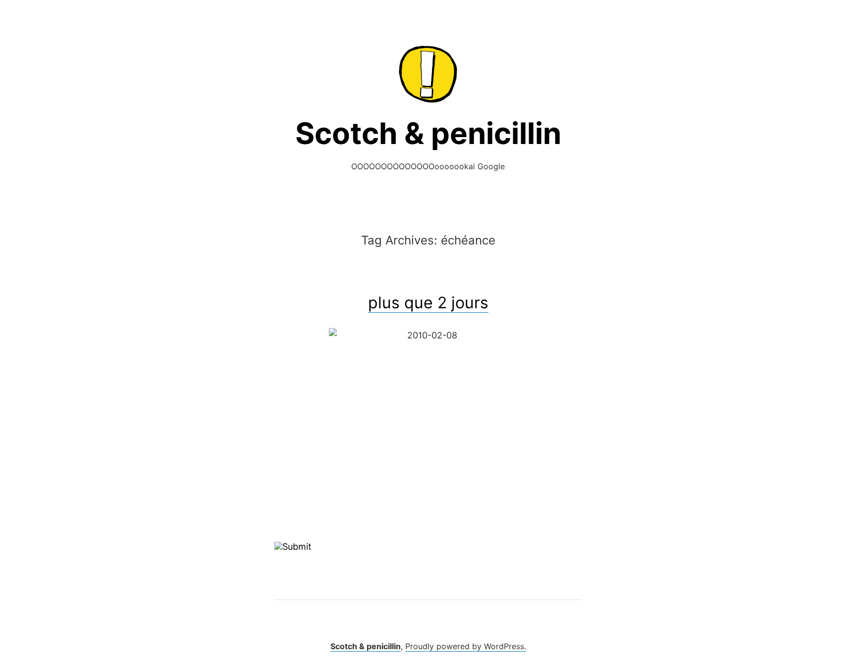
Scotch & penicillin (428, 133)
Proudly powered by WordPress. (465, 646)
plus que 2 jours (428, 302)
